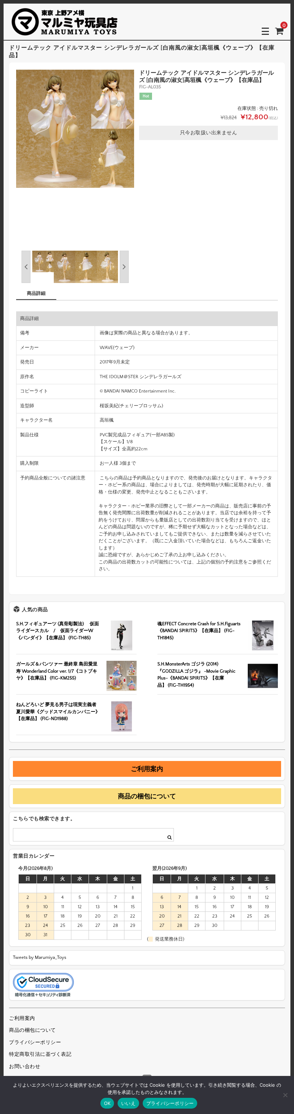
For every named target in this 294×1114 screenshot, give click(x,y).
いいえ (128, 1103)
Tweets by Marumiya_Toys (39, 957)
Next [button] (124, 267)
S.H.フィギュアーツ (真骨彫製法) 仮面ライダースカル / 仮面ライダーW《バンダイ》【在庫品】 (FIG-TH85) (57, 630)
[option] (75, 129)
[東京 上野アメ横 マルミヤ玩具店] (64, 30)
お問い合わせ (24, 1066)
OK (107, 1103)
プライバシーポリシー (35, 1042)
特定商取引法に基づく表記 (40, 1054)
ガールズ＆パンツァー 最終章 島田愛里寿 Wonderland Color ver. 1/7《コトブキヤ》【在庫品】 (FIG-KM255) (57, 671)
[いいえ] (285, 1095)
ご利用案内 (147, 768)
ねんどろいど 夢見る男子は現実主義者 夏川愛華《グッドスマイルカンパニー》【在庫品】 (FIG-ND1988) (58, 711)
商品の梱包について (147, 796)
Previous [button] (26, 267)
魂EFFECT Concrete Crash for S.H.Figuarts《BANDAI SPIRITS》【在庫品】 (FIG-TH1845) (199, 630)
